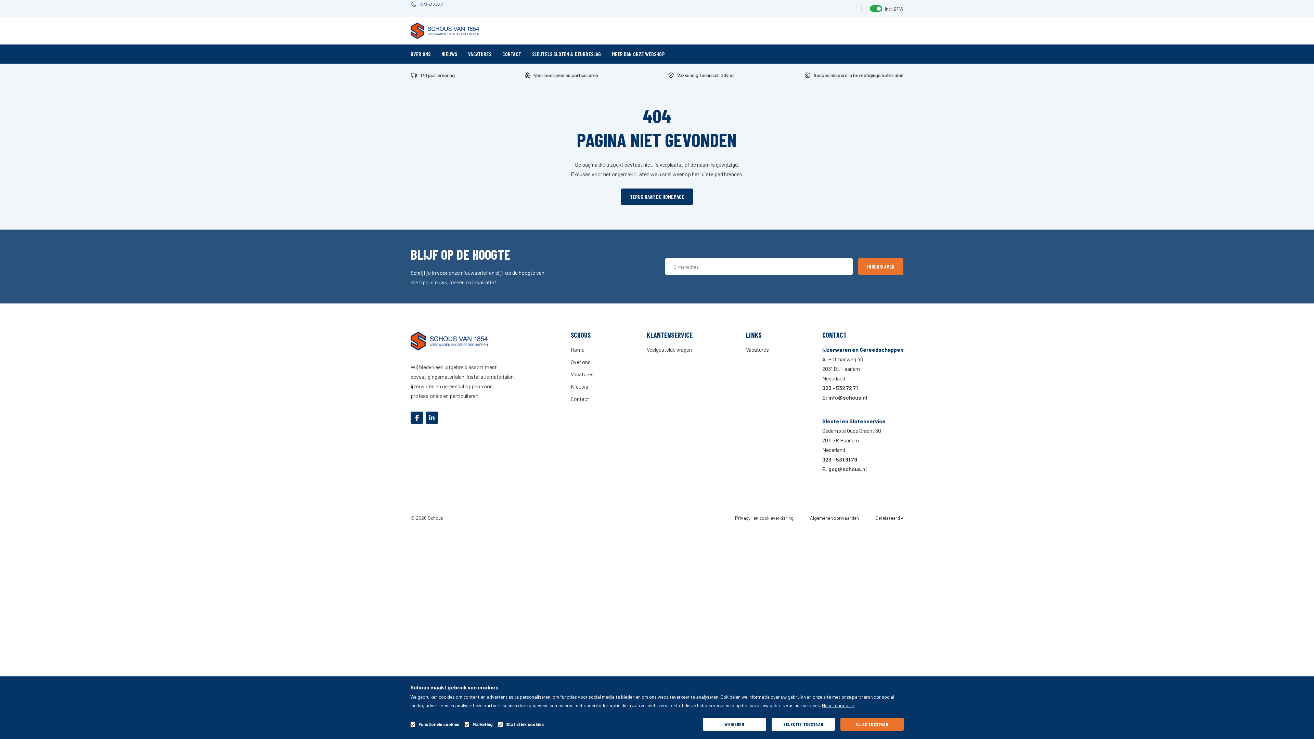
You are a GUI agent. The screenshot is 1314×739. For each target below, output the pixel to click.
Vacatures (479, 54)
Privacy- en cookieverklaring (764, 518)
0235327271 (432, 4)
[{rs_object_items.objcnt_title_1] (417, 418)
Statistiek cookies (525, 724)
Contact (511, 54)
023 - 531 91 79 (839, 459)
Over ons (420, 54)
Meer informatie (838, 705)
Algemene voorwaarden (834, 518)
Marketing (483, 724)
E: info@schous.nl (844, 397)
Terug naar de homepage (657, 196)
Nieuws (449, 54)
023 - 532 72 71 (840, 388)
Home (577, 349)
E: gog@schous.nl (844, 469)
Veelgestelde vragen (669, 349)
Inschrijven (880, 266)
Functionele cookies (438, 724)
